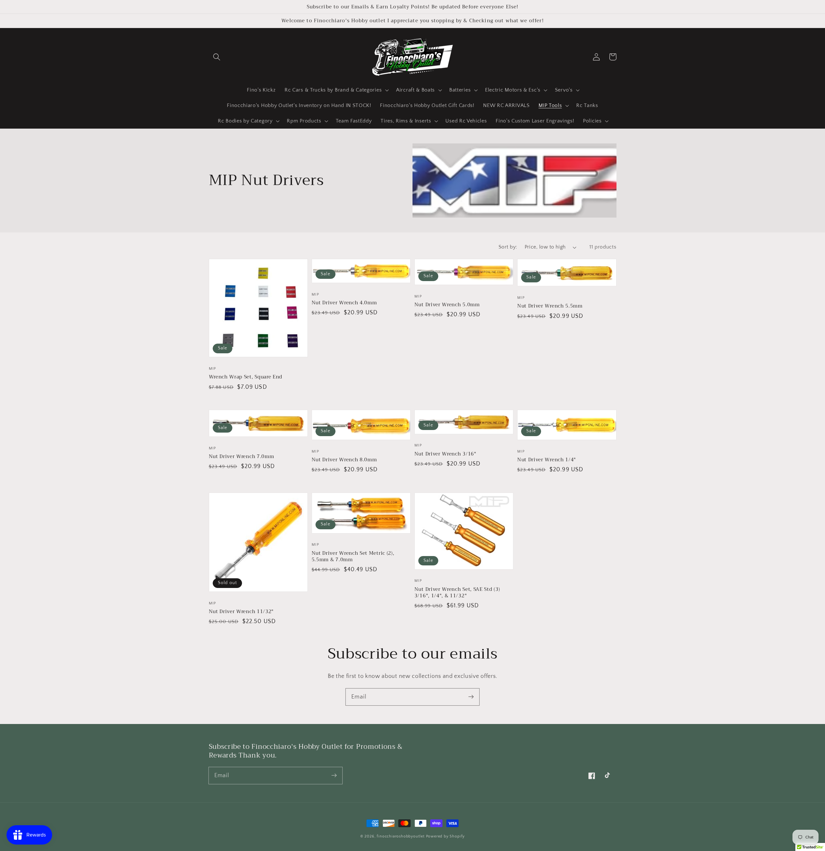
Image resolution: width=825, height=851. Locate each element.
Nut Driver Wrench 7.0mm (241, 456)
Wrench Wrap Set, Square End (246, 377)
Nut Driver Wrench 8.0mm (344, 459)
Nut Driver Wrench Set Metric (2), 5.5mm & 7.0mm (353, 556)
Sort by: (508, 247)
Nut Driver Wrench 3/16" (445, 454)
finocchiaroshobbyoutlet (401, 836)
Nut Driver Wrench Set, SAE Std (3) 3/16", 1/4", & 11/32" (457, 592)
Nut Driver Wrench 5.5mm (550, 306)
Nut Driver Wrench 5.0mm (447, 304)
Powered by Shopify (445, 836)
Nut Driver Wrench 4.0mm (344, 302)
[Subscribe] (471, 697)
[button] (217, 57)
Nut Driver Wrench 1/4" (546, 459)
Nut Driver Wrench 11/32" (241, 611)
